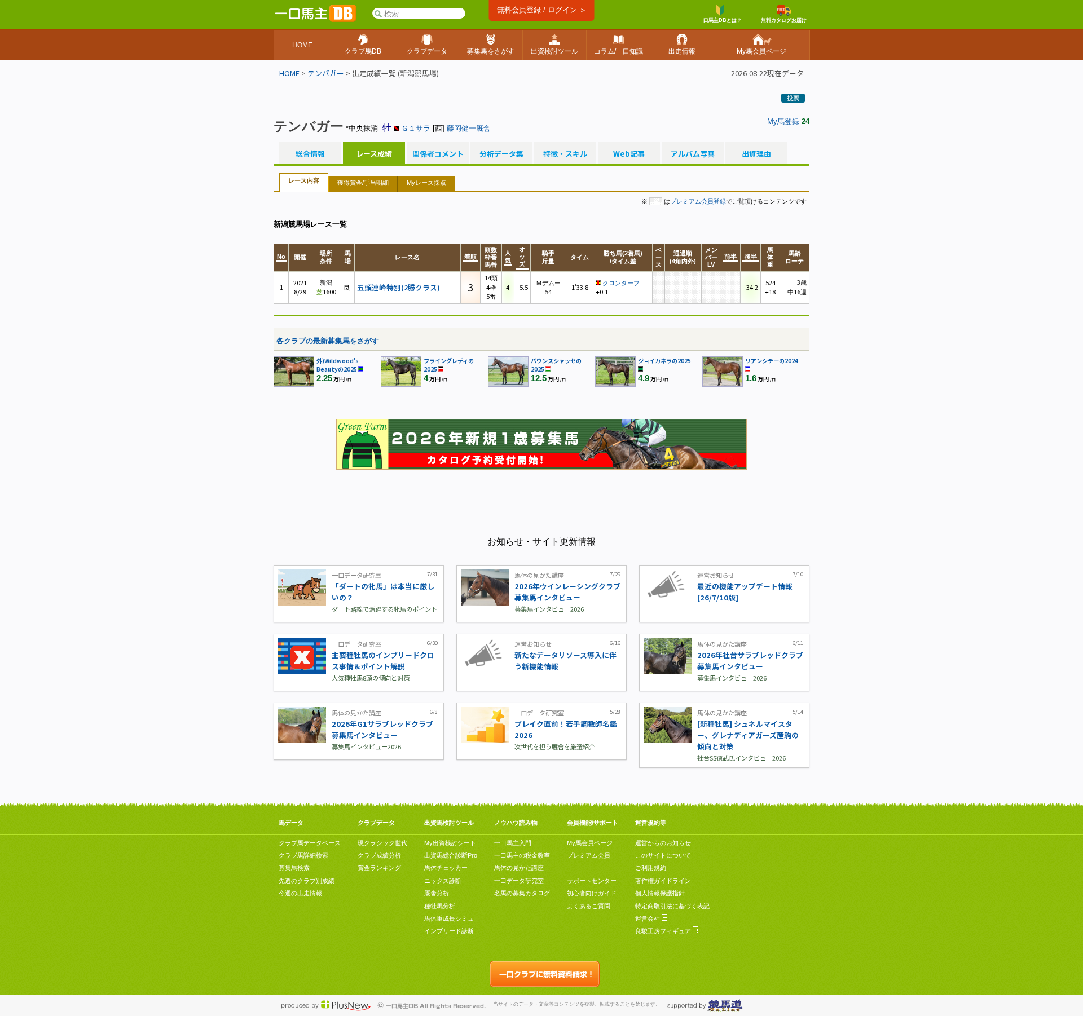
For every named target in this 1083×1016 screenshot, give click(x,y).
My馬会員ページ (590, 843)
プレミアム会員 (588, 855)
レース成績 (374, 154)
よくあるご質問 (588, 906)
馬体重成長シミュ (449, 918)
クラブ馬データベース (310, 843)
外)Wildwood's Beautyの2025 (337, 364)
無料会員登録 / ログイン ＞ (542, 10)
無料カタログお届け (784, 20)
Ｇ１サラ (415, 128)
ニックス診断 (442, 880)
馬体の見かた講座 (519, 867)
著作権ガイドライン (663, 880)
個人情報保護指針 (660, 893)
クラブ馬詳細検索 (303, 855)
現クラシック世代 (382, 843)
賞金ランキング (379, 867)
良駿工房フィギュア (664, 930)
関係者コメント (437, 154)
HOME (289, 73)
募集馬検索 (294, 867)
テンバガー (325, 73)
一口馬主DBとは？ (720, 20)
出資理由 (756, 154)
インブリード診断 (449, 930)
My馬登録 (783, 121)
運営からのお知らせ (663, 843)
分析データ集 (501, 154)
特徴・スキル (565, 154)
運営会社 (648, 918)
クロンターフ (621, 283)
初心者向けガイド (592, 893)
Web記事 (629, 154)
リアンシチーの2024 (771, 360)
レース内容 (303, 180)
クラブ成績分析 (379, 855)
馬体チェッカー (446, 867)
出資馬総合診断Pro (450, 855)
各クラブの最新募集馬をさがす (327, 341)
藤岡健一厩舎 (469, 128)
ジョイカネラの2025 (664, 360)
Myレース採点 (426, 182)
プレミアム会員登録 (698, 201)
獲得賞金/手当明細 (363, 182)
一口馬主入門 (512, 843)
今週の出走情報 (300, 893)
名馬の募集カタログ (522, 893)
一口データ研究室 (519, 880)
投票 (793, 98)
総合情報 (310, 154)
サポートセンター (592, 880)
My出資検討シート (450, 843)
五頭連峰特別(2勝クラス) (398, 287)
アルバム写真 (693, 154)
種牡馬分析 (439, 906)
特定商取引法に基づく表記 (672, 906)
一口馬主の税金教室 (522, 855)
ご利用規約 (650, 867)
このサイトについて (663, 855)
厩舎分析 (436, 893)
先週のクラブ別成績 (306, 880)
